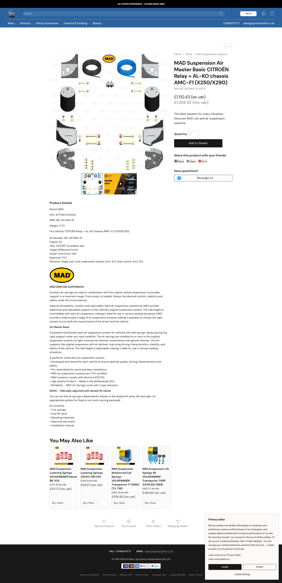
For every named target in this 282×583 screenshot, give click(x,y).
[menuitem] (225, 46)
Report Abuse (195, 575)
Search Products (104, 526)
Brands (97, 23)
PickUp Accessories (47, 23)
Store (189, 54)
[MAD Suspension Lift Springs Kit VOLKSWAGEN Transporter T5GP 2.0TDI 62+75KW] (156, 455)
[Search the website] (221, 13)
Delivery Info (126, 575)
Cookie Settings (177, 575)
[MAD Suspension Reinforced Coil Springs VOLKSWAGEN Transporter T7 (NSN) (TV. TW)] (126, 455)
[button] (12, 13)
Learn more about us (218, 559)
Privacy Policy (109, 575)
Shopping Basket (178, 526)
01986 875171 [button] (231, 23)
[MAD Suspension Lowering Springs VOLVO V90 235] (95, 455)
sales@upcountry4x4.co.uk (159, 551)
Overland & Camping (76, 23)
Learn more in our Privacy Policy (224, 555)
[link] (242, 573)
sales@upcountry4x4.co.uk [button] (258, 23)
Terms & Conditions (89, 575)
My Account (129, 526)
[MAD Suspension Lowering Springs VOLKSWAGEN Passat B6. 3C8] (64, 455)
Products (25, 23)
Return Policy (142, 575)
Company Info (159, 575)
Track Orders (153, 526)
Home (177, 54)
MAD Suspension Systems (211, 54)
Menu (11, 23)
